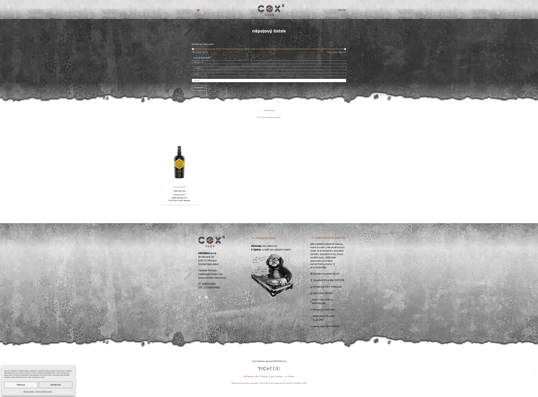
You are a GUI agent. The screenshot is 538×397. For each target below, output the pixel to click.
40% (185, 198)
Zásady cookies (28, 392)
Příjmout (21, 384)
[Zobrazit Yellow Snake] (179, 159)
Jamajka (186, 200)
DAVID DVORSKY (286, 383)
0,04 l (183, 195)
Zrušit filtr (199, 88)
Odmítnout (55, 384)
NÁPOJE (342, 9)
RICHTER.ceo (279, 361)
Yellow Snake (179, 187)
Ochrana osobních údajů (43, 392)
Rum (175, 200)
